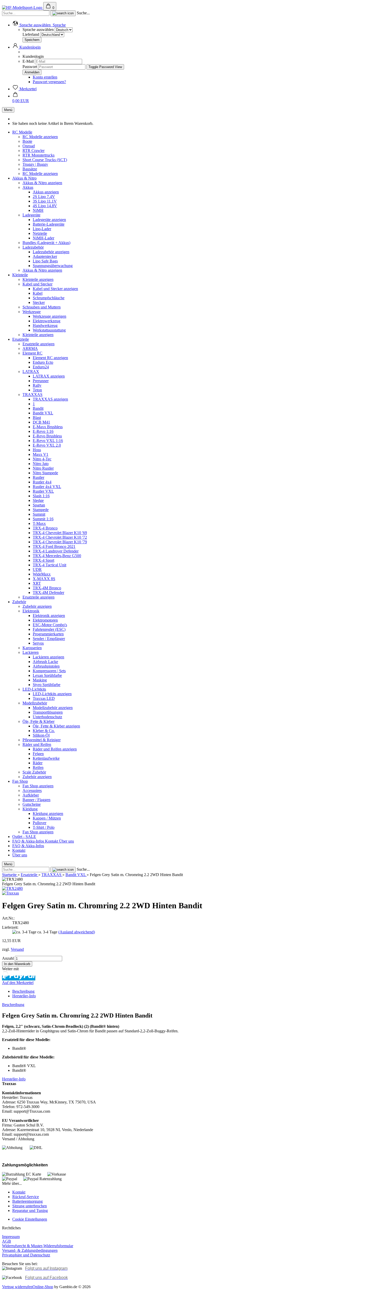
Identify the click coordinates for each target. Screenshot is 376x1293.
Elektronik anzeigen (49, 615)
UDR (37, 569)
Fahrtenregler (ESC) (49, 629)
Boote (27, 141)
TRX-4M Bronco (47, 588)
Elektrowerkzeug (46, 321)
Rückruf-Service (25, 1197)
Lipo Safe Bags (45, 261)
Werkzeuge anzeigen (49, 316)
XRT (37, 583)
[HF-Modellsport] (22, 7)
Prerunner (41, 381)
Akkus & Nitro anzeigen (42, 183)
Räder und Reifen (37, 744)
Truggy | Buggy (35, 164)
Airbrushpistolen (46, 666)
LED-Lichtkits (34, 689)
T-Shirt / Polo (43, 827)
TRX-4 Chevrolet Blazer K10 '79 (60, 542)
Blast (37, 417)
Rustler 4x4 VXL (47, 486)
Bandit (38, 408)
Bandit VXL (43, 413)
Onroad (29, 146)
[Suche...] (63, 13)
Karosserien (32, 648)
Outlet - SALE (24, 836)
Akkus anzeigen (46, 192)
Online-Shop (42, 1287)
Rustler (38, 477)
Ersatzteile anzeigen (38, 344)
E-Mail (28, 61)
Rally (37, 385)
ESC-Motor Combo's (50, 625)
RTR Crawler (34, 150)
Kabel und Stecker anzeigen (55, 288)
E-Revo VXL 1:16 (48, 440)
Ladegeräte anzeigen (49, 219)
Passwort (30, 66)
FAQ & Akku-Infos (28, 841)
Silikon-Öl (41, 735)
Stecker (39, 302)
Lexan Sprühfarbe (47, 675)
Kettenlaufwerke (46, 758)
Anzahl (8, 958)
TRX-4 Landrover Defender (56, 551)
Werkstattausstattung (49, 330)
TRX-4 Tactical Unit (49, 565)
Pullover (39, 823)
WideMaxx (42, 574)
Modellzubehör (35, 703)
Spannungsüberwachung (53, 265)
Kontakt (52, 841)
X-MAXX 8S (44, 579)
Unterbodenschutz (47, 717)
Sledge (38, 500)
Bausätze (30, 169)
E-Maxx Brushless (48, 427)
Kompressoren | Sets (49, 671)
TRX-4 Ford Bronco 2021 (54, 546)
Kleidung (30, 809)
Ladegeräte (31, 215)
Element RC (32, 353)
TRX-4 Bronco (45, 528)
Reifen (38, 767)
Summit (39, 514)
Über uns (66, 841)
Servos (38, 643)
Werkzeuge (32, 312)
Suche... (83, 13)
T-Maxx (39, 523)
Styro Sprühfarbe (46, 684)
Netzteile (40, 233)
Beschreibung (23, 991)
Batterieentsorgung (27, 1201)
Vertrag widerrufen (17, 1287)
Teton (37, 390)
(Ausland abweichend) (76, 932)
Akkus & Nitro (24, 178)
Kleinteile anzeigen (38, 279)
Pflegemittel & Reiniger (42, 740)
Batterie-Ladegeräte (48, 224)
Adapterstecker (45, 256)
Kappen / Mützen (47, 818)
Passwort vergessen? (49, 82)
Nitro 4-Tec (42, 459)
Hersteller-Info (24, 996)
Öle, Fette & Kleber (38, 721)
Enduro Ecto (43, 362)
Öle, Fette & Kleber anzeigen (56, 726)
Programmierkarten (48, 634)
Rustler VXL (43, 491)
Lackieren (31, 652)
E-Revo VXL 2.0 (47, 445)
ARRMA (30, 348)
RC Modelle (22, 132)
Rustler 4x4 (42, 482)
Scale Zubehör (34, 772)
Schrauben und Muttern (42, 307)
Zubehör (19, 602)
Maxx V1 (40, 454)
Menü (8, 110)
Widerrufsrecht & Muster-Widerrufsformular (37, 1246)
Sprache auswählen (38, 29)
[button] (39, 25)
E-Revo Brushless (47, 436)
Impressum (11, 1236)
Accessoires (32, 790)
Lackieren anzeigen (48, 657)
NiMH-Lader (43, 238)
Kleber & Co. (44, 730)
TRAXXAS (32, 394)
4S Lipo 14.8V (45, 206)
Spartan (39, 505)
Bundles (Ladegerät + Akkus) (46, 242)
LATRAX (31, 371)
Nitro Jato (41, 463)
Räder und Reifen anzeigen (55, 749)
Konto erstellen (45, 77)
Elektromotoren (45, 620)
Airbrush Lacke (45, 661)
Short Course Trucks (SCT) (45, 160)
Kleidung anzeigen (48, 813)
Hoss (37, 450)
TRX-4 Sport (43, 560)
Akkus (28, 187)
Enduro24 (41, 367)
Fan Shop (20, 781)
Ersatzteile (20, 339)
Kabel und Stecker (37, 284)
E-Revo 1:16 (43, 431)
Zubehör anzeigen (37, 606)
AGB (6, 1241)
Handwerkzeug (45, 325)
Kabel (37, 293)
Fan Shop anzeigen (38, 786)
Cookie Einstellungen (29, 1219)
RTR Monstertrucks (38, 155)
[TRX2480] (12, 888)
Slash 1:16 (41, 496)
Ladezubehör (33, 247)
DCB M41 (41, 422)
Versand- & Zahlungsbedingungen (30, 1250)
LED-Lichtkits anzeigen (52, 694)
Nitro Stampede (45, 473)
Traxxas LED (44, 698)
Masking (40, 680)
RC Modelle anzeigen (40, 137)
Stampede (41, 509)
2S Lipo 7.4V (44, 196)
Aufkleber (31, 795)
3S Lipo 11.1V (45, 201)
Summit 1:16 (43, 519)
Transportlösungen (48, 712)
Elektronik (31, 611)
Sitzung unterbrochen (29, 1206)
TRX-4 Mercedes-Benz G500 (57, 556)
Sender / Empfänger (49, 638)
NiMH (38, 210)
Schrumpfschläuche (48, 298)
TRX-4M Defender (48, 592)
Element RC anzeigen (50, 358)
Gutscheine (32, 804)
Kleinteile (20, 275)
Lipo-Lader (42, 229)
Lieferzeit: (10, 927)
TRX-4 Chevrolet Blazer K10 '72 (60, 537)
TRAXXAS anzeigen (50, 399)
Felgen (38, 754)
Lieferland (31, 34)
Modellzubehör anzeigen (53, 707)
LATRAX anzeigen (49, 376)
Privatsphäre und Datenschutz (26, 1255)
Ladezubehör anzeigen (51, 252)
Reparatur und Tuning (30, 1210)
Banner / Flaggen (36, 800)
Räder (37, 763)
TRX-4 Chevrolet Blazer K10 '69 (60, 533)
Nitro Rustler (43, 468)
